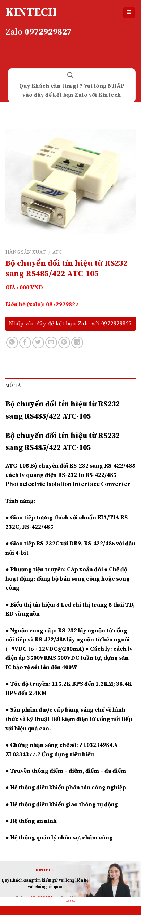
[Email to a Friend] (51, 342)
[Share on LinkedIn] (77, 342)
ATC (57, 252)
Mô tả (13, 385)
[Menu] (129, 13)
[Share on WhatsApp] (12, 342)
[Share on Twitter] (38, 342)
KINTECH (31, 12)
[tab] (70, 385)
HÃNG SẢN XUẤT (25, 252)
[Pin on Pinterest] (64, 342)
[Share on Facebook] (25, 342)
